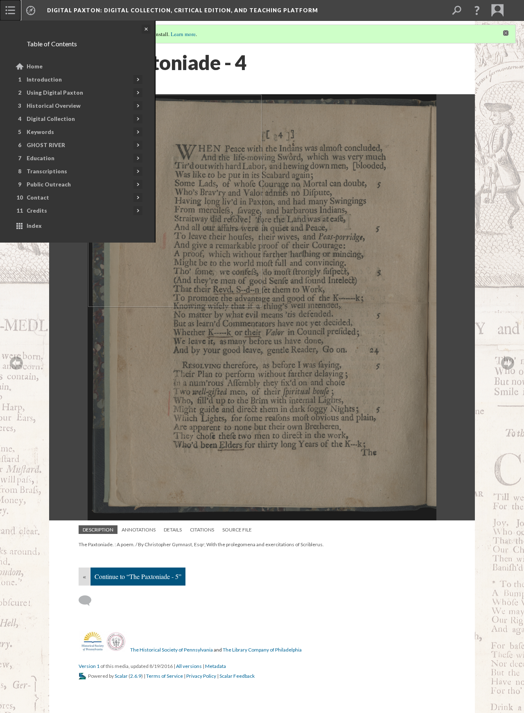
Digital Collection (51, 119)
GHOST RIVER (46, 145)
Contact (38, 197)
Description (98, 530)
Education (40, 158)
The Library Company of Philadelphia (262, 650)
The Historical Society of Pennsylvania (171, 650)
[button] (477, 10)
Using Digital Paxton (55, 92)
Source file (237, 530)
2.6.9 (135, 676)
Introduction (44, 79)
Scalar (121, 676)
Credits (37, 210)
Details (173, 530)
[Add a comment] (89, 600)
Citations (202, 530)
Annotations (139, 530)
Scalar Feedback (237, 676)
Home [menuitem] (35, 66)
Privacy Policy (201, 676)
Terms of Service (164, 676)
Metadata (215, 666)
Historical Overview (54, 105)
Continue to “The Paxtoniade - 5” (138, 576)
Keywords (40, 132)
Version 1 (89, 666)
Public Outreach (49, 184)
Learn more (183, 34)
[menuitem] (10, 10)
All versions (189, 666)
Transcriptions (47, 171)
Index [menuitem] (34, 226)
